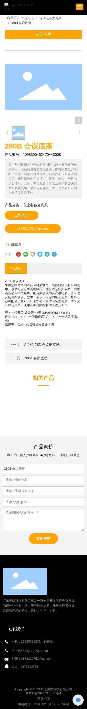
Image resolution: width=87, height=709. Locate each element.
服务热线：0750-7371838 (30, 651)
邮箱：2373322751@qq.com (32, 658)
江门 (51, 704)
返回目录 (15, 244)
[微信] (25, 254)
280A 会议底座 (36, 358)
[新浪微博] (18, 254)
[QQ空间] (47, 254)
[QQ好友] (39, 254)
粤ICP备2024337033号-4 (43, 693)
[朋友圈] (32, 254)
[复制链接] (54, 254)
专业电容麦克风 (50, 18)
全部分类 (43, 34)
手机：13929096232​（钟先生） (34, 641)
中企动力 (40, 704)
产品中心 (27, 18)
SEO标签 (63, 704)
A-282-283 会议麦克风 (42, 345)
